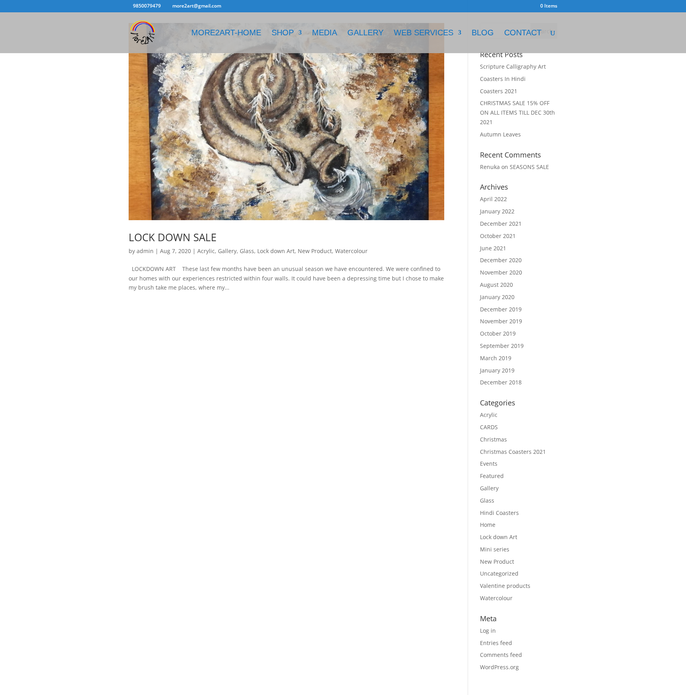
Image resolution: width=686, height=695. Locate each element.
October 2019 (498, 333)
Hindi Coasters (499, 512)
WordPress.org (499, 667)
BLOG (483, 33)
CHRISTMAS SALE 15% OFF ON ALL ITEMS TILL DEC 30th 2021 (517, 112)
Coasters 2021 (498, 91)
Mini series (494, 549)
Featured (492, 476)
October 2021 (498, 236)
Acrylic (206, 251)
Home (487, 524)
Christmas (493, 439)
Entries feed (496, 643)
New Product (315, 251)
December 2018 (501, 382)
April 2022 (493, 199)
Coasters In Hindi (503, 79)
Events (488, 463)
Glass (247, 251)
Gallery (227, 251)
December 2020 (501, 260)
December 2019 (501, 309)
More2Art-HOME (226, 33)
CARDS (489, 427)
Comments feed (501, 655)
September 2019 (502, 345)
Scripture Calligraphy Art (513, 66)
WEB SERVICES (423, 33)
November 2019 (501, 321)
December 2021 (501, 223)
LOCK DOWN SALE (172, 237)
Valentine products (505, 585)
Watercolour (351, 251)
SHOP (283, 33)
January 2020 (497, 297)
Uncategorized (499, 573)
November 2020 (501, 272)
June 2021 (493, 248)
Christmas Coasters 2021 (513, 451)
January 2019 (497, 370)
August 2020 (496, 284)
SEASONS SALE (529, 167)
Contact (522, 33)
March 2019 (495, 358)
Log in (488, 630)
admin (145, 251)
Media (324, 33)
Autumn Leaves (500, 134)
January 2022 (497, 211)
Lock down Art (276, 251)
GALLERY (365, 33)
